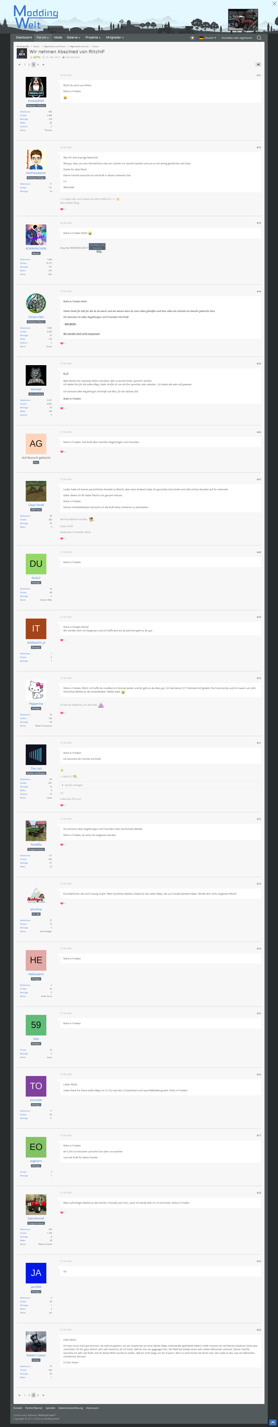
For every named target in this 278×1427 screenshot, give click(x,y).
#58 (259, 1192)
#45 (259, 363)
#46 (259, 432)
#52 (259, 819)
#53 (259, 883)
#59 (259, 1261)
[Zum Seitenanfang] (272, 1422)
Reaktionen (25, 111)
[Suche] (259, 38)
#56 (259, 1074)
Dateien (23, 126)
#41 (259, 75)
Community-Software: (35, 1415)
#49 (259, 617)
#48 (259, 552)
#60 (259, 1329)
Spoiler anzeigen (74, 785)
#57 (259, 1135)
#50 (259, 678)
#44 (259, 291)
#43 (259, 222)
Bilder (22, 122)
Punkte (23, 115)
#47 (259, 479)
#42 (259, 147)
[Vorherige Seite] (20, 64)
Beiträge (24, 119)
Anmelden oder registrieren (237, 37)
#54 (259, 948)
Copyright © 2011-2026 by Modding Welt (36, 1418)
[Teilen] (258, 64)
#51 (259, 742)
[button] (208, 38)
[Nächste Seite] (43, 64)
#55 (259, 1013)
